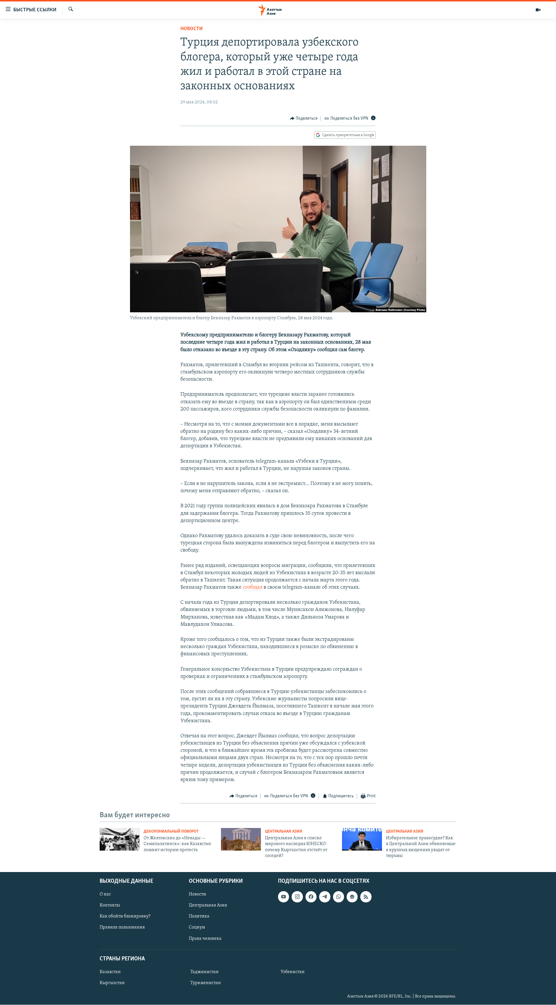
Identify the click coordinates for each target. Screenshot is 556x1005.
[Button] (304, 118)
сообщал (252, 587)
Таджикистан (204, 972)
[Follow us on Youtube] (283, 896)
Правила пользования (122, 927)
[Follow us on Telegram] (324, 896)
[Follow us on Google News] (352, 896)
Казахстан (110, 972)
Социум (197, 927)
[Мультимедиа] (538, 10)
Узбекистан (293, 972)
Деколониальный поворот (171, 831)
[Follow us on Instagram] (297, 896)
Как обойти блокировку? (125, 916)
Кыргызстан (112, 983)
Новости (191, 29)
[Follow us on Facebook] (311, 896)
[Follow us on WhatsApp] (338, 896)
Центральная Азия (283, 831)
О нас (105, 894)
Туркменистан (205, 983)
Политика (199, 916)
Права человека (205, 938)
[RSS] (365, 896)
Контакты (110, 905)
